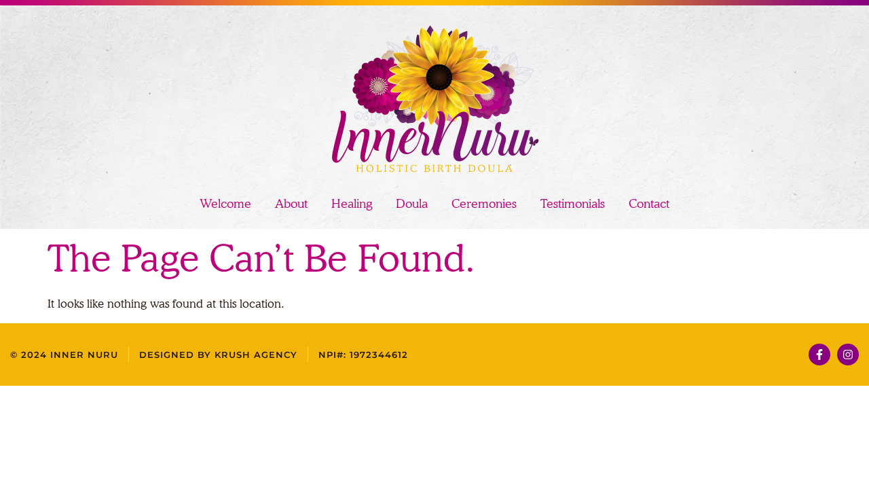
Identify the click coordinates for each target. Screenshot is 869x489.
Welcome (225, 203)
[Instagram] (848, 354)
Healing (351, 203)
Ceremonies (484, 203)
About (291, 203)
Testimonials (572, 203)
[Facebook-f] (819, 354)
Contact (649, 203)
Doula (412, 203)
